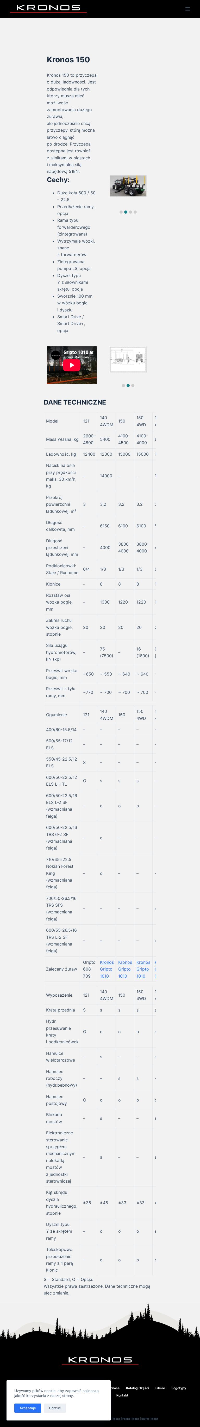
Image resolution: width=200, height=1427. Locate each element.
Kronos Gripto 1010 (107, 969)
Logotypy (179, 1388)
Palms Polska (130, 1418)
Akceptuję (28, 1408)
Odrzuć (55, 1408)
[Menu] (187, 9)
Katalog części (137, 1388)
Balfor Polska (149, 1418)
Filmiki (160, 1388)
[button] (121, 212)
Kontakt (122, 1395)
